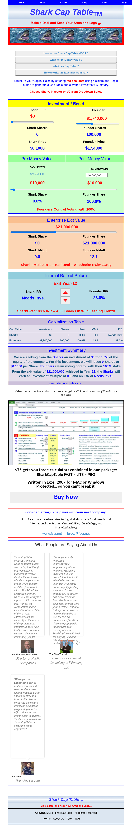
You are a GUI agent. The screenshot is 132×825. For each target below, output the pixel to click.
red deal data (75, 80)
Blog (84, 2)
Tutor (105, 2)
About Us (58, 818)
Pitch (42, 2)
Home (22, 2)
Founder (98, 110)
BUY (77, 818)
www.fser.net (52, 534)
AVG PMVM (37, 170)
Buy (124, 2)
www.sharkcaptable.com (66, 383)
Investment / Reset (66, 103)
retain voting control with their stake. (81, 366)
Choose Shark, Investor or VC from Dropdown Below (66, 91)
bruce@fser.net (78, 534)
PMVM (63, 2)
